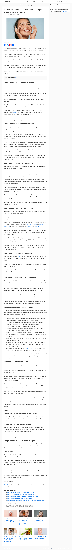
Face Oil (9, 503)
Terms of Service (56, 548)
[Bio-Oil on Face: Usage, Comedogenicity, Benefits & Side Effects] (10, 516)
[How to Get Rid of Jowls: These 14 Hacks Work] (40, 534)
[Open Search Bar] (66, 1)
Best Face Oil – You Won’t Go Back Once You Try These (21, 492)
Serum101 (7, 1)
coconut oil (30, 226)
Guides (7, 5)
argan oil (37, 226)
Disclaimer (44, 548)
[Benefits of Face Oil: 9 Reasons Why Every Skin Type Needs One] (25, 534)
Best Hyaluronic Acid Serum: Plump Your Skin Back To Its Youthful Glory (25, 500)
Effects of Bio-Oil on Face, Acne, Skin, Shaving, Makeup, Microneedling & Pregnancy (24, 521)
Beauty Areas (34, 1)
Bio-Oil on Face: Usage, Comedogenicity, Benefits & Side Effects (10, 520)
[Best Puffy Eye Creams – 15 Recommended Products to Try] (40, 516)
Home (28, 1)
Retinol (5, 127)
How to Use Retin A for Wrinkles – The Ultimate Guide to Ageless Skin (19, 505)
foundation (17, 120)
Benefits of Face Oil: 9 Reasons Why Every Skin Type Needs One (25, 538)
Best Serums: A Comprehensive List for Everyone (19, 498)
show (16, 77)
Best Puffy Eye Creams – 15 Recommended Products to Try (40, 520)
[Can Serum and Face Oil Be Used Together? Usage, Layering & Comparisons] (10, 534)
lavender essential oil (32, 224)
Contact (68, 548)
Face (6, 503)
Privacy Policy (49, 548)
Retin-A (20, 256)
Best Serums (51, 1)
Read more (64, 11)
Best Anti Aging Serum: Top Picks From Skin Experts (20, 494)
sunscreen (29, 348)
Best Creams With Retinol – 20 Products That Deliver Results (22, 496)
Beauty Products (42, 1)
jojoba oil (15, 112)
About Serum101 (60, 1)
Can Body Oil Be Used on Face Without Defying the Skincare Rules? (19, 506)
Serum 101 (8, 548)
